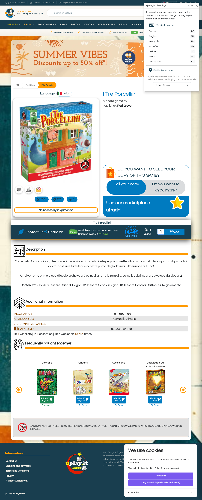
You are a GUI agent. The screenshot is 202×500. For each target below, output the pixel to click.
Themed (117, 318)
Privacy (10, 476)
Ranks (29, 24)
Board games (47, 24)
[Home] (17, 85)
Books (136, 24)
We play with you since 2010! (74, 2)
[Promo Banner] (101, 58)
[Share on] (46, 232)
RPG (63, 24)
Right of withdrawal (16, 480)
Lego (123, 24)
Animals (130, 318)
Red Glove (30, 85)
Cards (89, 24)
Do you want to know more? (166, 187)
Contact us (11, 461)
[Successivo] (183, 390)
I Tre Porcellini (47, 85)
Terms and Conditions (17, 471)
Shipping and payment (18, 466)
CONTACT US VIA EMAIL (43, 2)
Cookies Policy (153, 468)
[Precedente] (19, 390)
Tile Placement (121, 313)
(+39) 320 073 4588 (16, 2)
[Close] (196, 5)
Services (13, 24)
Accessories (107, 24)
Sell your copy (126, 184)
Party (76, 24)
